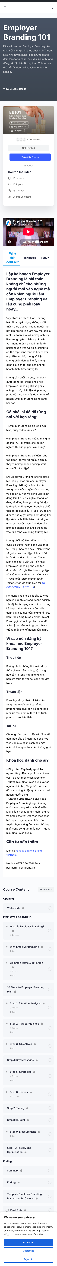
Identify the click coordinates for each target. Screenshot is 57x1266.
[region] (28, 1239)
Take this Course (30, 157)
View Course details (15, 88)
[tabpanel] (28, 547)
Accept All (28, 1242)
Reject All (28, 1259)
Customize (28, 1250)
